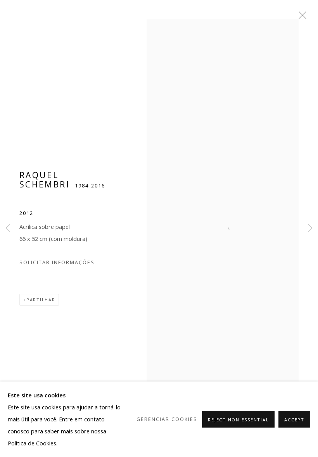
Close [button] (300, 17)
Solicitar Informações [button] (57, 262)
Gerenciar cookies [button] (167, 419)
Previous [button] (8, 228)
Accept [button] (294, 420)
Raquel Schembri (44, 180)
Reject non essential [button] (238, 420)
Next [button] (310, 228)
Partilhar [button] (40, 299)
